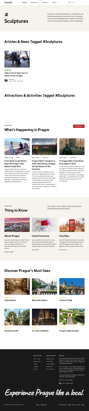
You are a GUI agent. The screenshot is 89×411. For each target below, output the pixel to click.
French (78, 404)
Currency (35, 369)
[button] (34, 2)
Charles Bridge (49, 361)
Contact (37, 404)
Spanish (83, 404)
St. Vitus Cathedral (50, 364)
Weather (35, 364)
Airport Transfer (37, 361)
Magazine (24, 2)
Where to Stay (37, 358)
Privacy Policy (44, 404)
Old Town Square (50, 369)
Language (36, 366)
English (69, 404)
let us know (72, 376)
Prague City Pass (50, 358)
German (74, 404)
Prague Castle (49, 366)
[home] (8, 2)
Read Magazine (79, 126)
